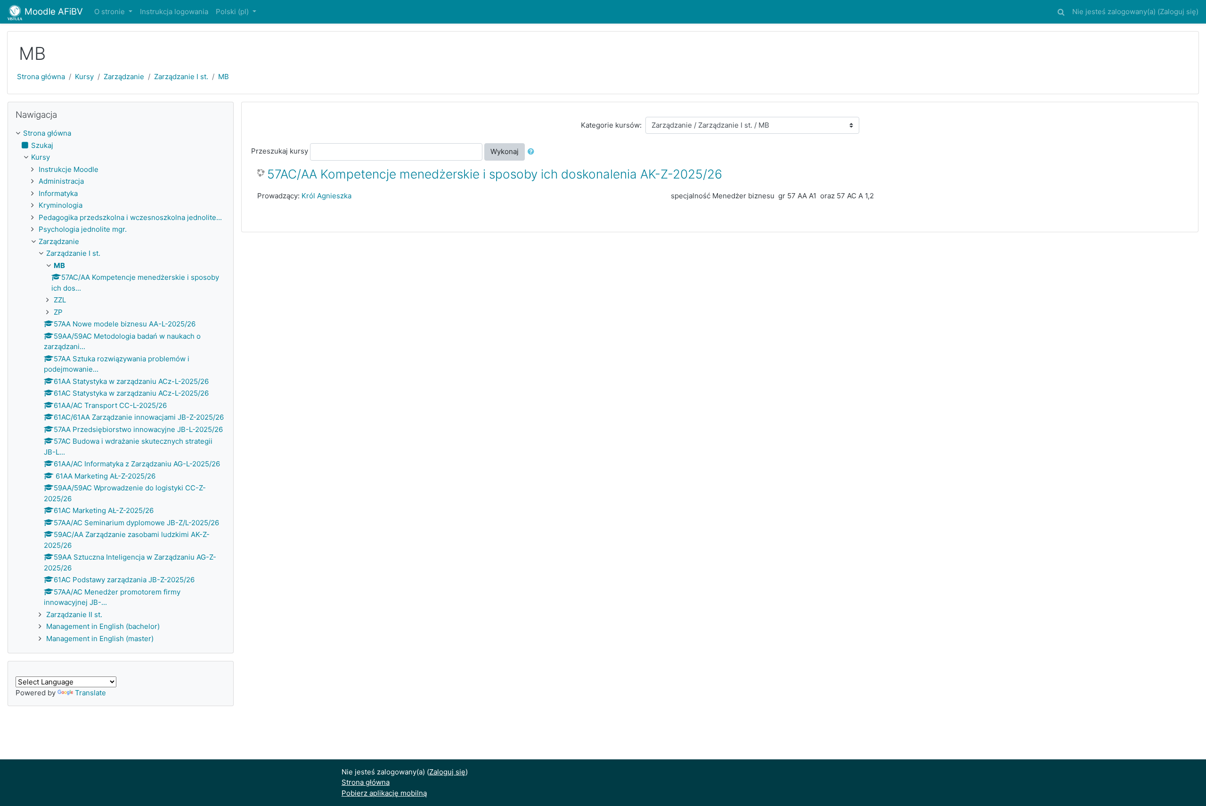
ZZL (60, 299)
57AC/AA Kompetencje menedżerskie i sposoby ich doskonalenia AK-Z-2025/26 (494, 174)
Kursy (84, 76)
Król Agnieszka (326, 195)
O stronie (110, 11)
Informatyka (58, 193)
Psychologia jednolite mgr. (83, 229)
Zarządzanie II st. (74, 614)
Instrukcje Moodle (68, 169)
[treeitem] (121, 133)
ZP (58, 312)
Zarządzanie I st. (181, 76)
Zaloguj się (1178, 11)
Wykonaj (504, 151)
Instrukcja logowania (174, 11)
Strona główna (41, 76)
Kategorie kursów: (611, 125)
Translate (90, 692)
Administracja (61, 181)
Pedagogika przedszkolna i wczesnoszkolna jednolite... (130, 217)
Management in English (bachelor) (103, 626)
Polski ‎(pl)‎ (233, 11)
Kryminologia (60, 205)
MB (223, 76)
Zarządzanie (124, 76)
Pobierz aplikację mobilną (384, 793)
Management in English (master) (100, 638)
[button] (1061, 10)
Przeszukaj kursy (279, 151)
